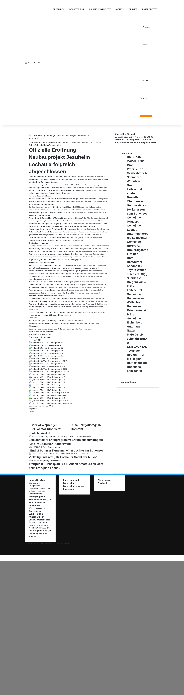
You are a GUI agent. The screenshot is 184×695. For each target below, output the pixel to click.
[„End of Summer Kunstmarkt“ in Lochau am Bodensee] (44, 447)
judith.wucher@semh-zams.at (41, 337)
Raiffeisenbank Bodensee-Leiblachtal (137, 367)
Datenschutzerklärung (74, 486)
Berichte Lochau (55, 145)
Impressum (68, 489)
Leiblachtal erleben (62, 543)
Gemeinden (58, 9)
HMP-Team (134, 157)
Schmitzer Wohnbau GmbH (134, 181)
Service (133, 9)
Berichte (40, 142)
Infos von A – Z (76, 9)
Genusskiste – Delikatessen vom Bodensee (137, 209)
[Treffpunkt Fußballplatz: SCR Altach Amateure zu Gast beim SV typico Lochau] (45, 461)
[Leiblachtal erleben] (32, 63)
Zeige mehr (33, 409)
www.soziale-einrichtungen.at (48, 323)
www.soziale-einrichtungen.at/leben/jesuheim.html (81, 323)
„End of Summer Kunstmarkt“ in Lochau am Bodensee (66, 450)
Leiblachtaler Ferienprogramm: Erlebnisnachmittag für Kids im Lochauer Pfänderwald (40, 500)
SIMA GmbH (135, 334)
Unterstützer (149, 9)
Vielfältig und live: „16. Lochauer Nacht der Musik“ (63, 457)
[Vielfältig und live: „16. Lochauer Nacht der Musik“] (59, 454)
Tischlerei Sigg (137, 274)
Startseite (32, 142)
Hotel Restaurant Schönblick (134, 262)
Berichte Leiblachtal (42, 145)
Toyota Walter (136, 270)
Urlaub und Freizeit (100, 9)
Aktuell (119, 9)
